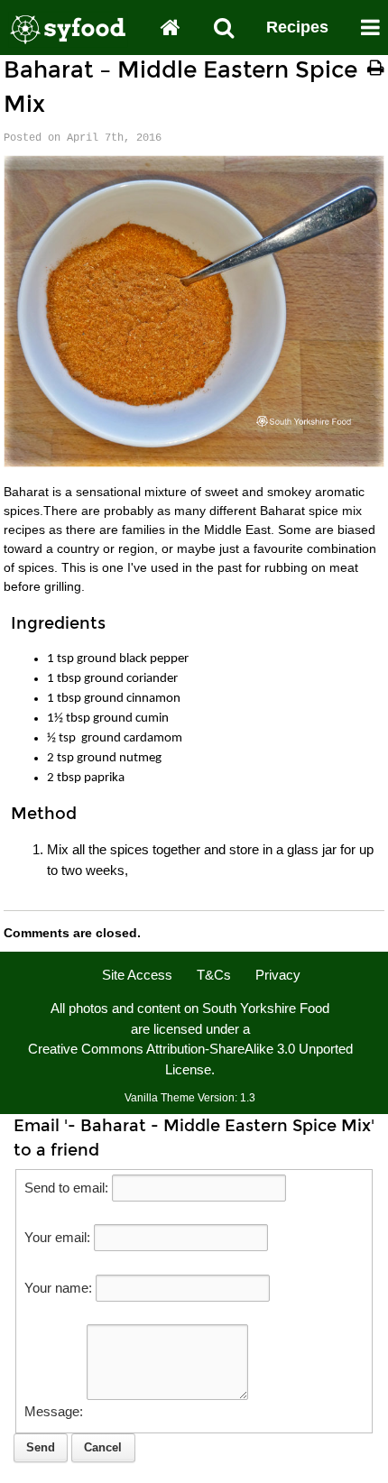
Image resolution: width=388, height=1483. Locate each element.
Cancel (103, 1447)
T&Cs (214, 974)
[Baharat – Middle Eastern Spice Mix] (193, 462)
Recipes (297, 27)
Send (40, 1447)
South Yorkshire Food (265, 1008)
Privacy (277, 974)
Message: (53, 1411)
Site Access (137, 974)
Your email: (57, 1237)
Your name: (58, 1287)
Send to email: (66, 1187)
